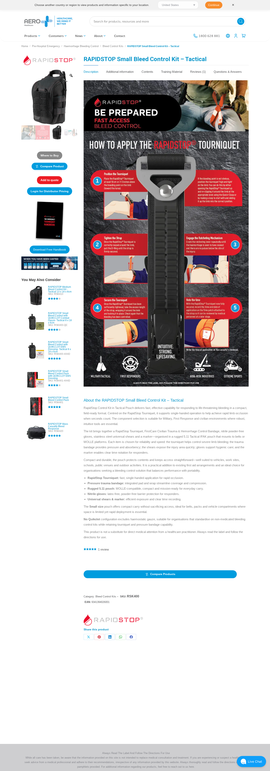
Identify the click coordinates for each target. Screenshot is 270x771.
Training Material (171, 71)
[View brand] (50, 59)
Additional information (120, 71)
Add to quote (50, 180)
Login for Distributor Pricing (50, 191)
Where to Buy (50, 155)
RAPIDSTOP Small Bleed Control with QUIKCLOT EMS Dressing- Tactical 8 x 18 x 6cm (59, 347)
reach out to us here (182, 766)
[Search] (240, 21)
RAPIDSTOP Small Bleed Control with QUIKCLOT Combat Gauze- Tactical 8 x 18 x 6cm (60, 318)
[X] (88, 637)
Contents (147, 71)
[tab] (91, 69)
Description (91, 71)
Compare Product (52, 166)
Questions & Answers (228, 71)
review (103, 549)
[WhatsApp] (121, 637)
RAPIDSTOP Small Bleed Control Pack (58, 398)
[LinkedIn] (110, 637)
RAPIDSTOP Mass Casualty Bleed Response (58, 426)
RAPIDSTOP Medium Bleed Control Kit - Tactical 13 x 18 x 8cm (60, 289)
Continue (213, 5)
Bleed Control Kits (105, 596)
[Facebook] (131, 637)
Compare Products (162, 574)
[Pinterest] (99, 637)
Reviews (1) (198, 71)
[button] (251, 761)
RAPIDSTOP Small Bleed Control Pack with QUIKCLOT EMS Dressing (59, 374)
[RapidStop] (113, 620)
